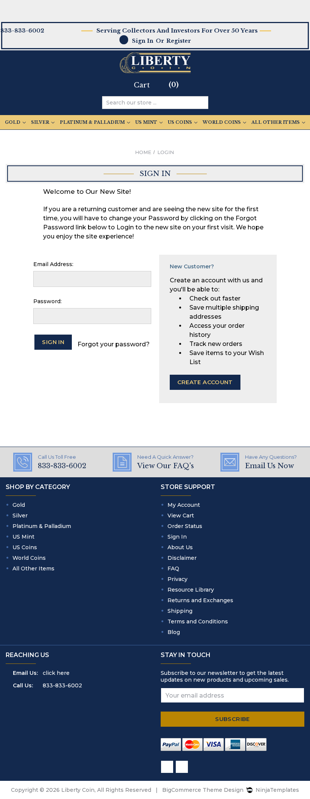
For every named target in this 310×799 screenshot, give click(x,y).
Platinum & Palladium (93, 122)
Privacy (177, 579)
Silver (40, 122)
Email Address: (53, 264)
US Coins (180, 122)
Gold (13, 122)
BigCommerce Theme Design (202, 790)
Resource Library (190, 589)
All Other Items (276, 122)
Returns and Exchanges (200, 600)
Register (178, 40)
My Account (183, 505)
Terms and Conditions (197, 621)
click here (56, 673)
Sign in (142, 40)
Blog (173, 632)
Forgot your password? (114, 344)
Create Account (205, 382)
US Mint (146, 122)
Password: (47, 301)
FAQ (173, 568)
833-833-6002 (62, 685)
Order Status (184, 526)
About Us (180, 547)
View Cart (180, 515)
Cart (142, 85)
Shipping (179, 610)
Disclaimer (182, 557)
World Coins (222, 122)
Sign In (177, 536)
